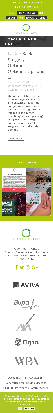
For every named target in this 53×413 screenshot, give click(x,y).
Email (12, 17)
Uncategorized (17, 85)
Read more (29, 408)
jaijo (34, 85)
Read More (16, 138)
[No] (49, 402)
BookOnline (36, 17)
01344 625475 (28, 13)
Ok (20, 408)
